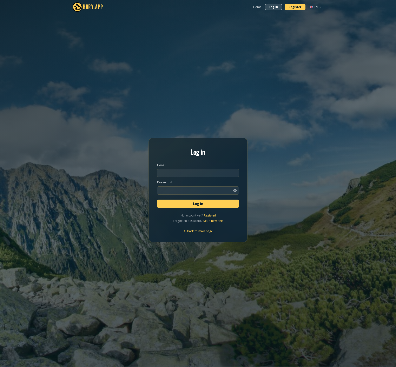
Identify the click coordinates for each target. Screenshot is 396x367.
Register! (210, 215)
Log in (273, 7)
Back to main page (199, 231)
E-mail (161, 165)
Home (257, 7)
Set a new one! (213, 221)
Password (164, 182)
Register (295, 7)
